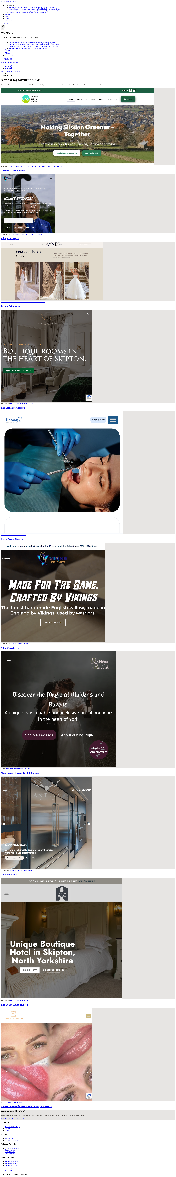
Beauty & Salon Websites (13, 1148)
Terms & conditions (11, 1140)
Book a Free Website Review (10, 72)
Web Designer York (11, 1163)
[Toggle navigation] (3, 26)
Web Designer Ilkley (11, 1161)
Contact (7, 18)
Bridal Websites (10, 1152)
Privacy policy (9, 1138)
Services (7, 1129)
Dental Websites (10, 1150)
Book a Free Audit (18, 1119)
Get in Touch (9, 20)
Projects (7, 14)
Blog (6, 16)
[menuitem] (90, 9)
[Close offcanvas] (2, 29)
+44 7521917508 (6, 59)
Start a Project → (6, 1119)
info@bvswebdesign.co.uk (9, 62)
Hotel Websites (10, 1154)
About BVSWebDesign (12, 1127)
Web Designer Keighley (12, 1165)
